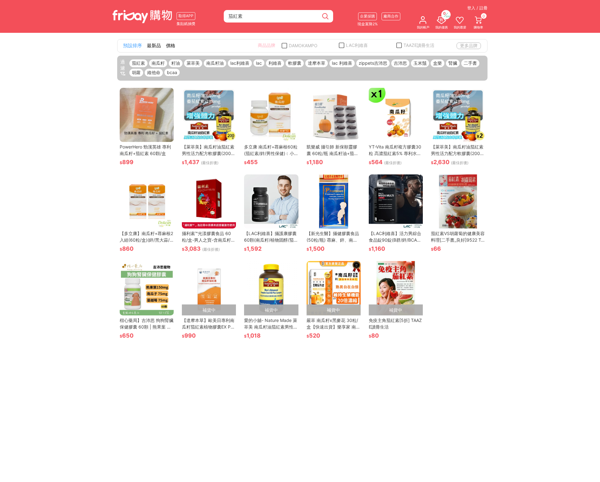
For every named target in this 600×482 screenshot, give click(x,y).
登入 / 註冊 (477, 7)
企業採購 (367, 16)
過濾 (122, 65)
